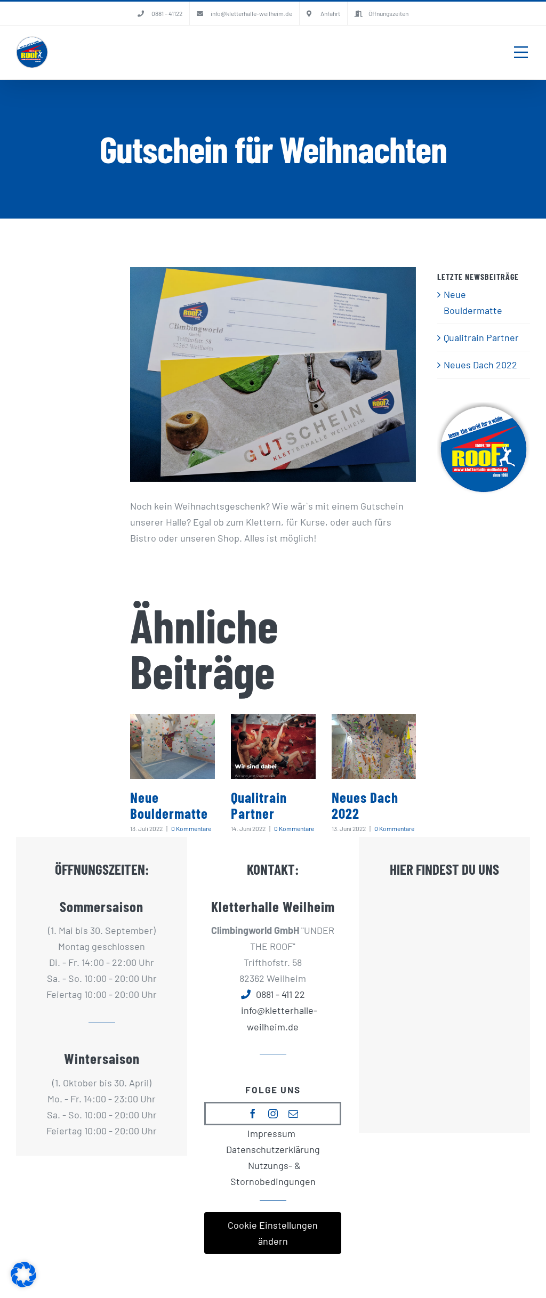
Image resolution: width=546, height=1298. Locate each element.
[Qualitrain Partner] (273, 746)
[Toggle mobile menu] (521, 52)
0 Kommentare (191, 828)
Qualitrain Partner (259, 805)
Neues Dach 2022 (365, 805)
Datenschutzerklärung (273, 1149)
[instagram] (273, 1113)
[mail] (293, 1113)
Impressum (271, 1133)
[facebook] (253, 1113)
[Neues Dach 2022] (374, 746)
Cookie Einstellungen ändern (273, 1233)
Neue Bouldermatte (169, 805)
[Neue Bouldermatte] (172, 746)
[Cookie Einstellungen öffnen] (23, 1283)
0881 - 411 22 (280, 994)
